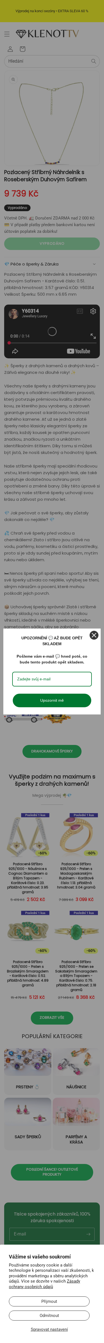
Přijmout (49, 1301)
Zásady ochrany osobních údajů (44, 1284)
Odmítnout (49, 1315)
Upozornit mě (52, 700)
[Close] (94, 635)
